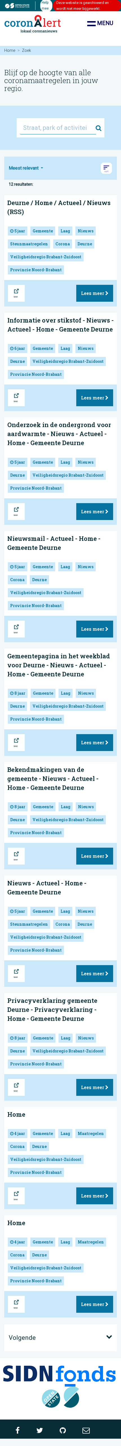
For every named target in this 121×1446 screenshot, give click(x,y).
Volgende (22, 1337)
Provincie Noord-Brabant (36, 269)
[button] (106, 168)
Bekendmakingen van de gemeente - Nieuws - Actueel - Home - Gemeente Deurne (52, 778)
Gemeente (43, 231)
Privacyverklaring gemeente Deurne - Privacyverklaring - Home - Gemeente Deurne (52, 1009)
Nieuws (85, 231)
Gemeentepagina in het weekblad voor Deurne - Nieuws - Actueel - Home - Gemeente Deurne (58, 665)
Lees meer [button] (93, 293)
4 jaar (19, 1133)
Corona (62, 243)
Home (9, 50)
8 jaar (19, 693)
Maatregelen (91, 1133)
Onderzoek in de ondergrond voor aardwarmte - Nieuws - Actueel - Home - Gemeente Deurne (59, 434)
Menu (104, 23)
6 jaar (19, 348)
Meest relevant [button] (24, 168)
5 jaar (19, 231)
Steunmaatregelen (29, 243)
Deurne (84, 243)
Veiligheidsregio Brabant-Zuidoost (45, 256)
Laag (65, 231)
